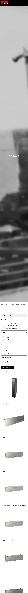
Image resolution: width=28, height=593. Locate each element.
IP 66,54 (7, 353)
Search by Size (5, 311)
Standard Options (6, 357)
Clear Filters (7, 367)
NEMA (3, 332)
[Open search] (22, 2)
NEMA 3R (7, 337)
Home (2, 304)
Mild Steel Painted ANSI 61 (10, 323)
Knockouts (7, 362)
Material (3, 320)
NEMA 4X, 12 (8, 340)
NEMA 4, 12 (7, 339)
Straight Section (8, 361)
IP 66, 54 (7, 351)
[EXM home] (5, 2)
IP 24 (6, 350)
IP (1, 344)
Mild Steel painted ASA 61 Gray (11, 325)
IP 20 (6, 348)
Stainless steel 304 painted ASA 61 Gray (13, 328)
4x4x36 (14, 155)
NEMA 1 (6, 336)
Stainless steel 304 (9, 326)
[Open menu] (25, 2)
